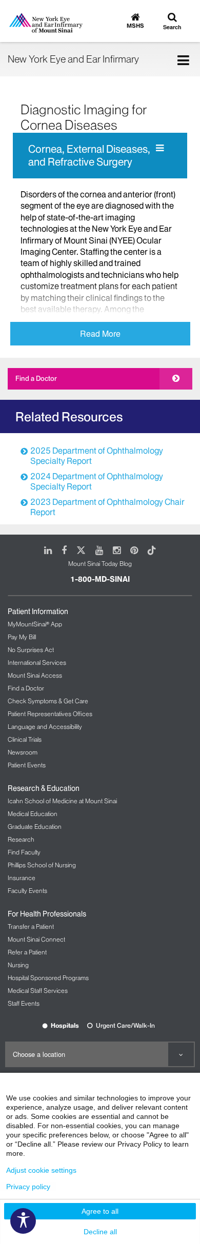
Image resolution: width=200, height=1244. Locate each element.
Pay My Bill (22, 637)
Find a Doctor (36, 378)
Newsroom (22, 752)
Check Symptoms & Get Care (48, 701)
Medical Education (32, 814)
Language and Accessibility (45, 726)
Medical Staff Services (38, 990)
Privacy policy (28, 1186)
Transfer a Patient (31, 926)
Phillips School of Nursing (42, 865)
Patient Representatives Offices (50, 714)
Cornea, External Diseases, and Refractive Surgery (89, 155)
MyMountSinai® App (35, 624)
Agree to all (100, 1211)
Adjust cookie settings (41, 1170)
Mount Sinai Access (35, 675)
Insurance (21, 878)
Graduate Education (35, 826)
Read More (100, 333)
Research (21, 839)
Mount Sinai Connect (36, 939)
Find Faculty (24, 852)
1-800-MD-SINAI (100, 579)
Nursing (18, 965)
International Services (37, 662)
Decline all (100, 1232)
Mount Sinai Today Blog (100, 563)
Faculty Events (27, 890)
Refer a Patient (27, 952)
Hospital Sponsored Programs (48, 978)
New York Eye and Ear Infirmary (73, 59)
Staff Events (23, 1003)
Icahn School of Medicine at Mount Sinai (62, 801)
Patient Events (27, 765)
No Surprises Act (31, 650)
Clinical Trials (25, 739)
